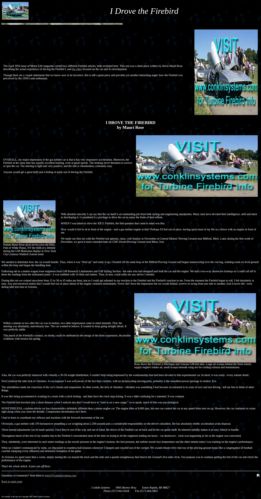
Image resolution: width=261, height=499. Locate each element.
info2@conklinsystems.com (60, 475)
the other (77, 69)
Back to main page (11, 481)
